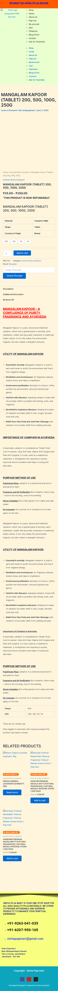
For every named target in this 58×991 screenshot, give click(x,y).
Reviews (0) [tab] (8, 300)
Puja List (32, 20)
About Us (33, 17)
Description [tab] (8, 289)
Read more (12, 792)
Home (31, 13)
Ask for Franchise (37, 42)
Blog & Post (34, 35)
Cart (31, 28)
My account (34, 24)
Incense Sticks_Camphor (19, 172)
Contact (32, 38)
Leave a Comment (9, 110)
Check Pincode (14, 275)
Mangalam (13, 264)
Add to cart (22, 253)
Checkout (33, 31)
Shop (31, 10)
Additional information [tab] (13, 294)
